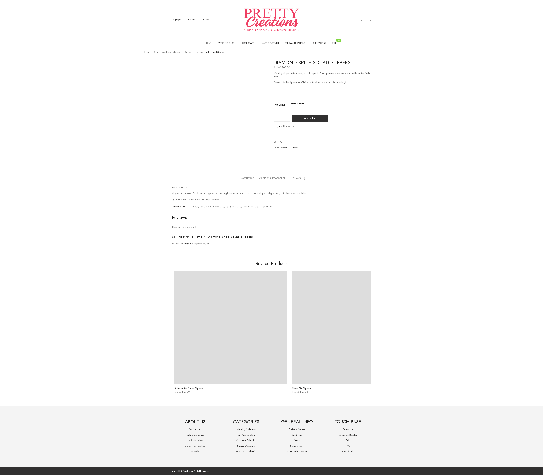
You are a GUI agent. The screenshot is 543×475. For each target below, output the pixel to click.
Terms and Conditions (297, 451)
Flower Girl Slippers (301, 388)
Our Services (195, 429)
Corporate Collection (246, 440)
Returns (297, 440)
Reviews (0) (298, 178)
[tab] (247, 178)
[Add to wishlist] (281, 276)
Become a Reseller (348, 435)
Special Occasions (246, 446)
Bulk (348, 440)
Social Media (348, 451)
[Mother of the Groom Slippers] (230, 327)
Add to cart (310, 118)
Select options (181, 393)
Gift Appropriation (246, 435)
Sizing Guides (297, 446)
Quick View (230, 381)
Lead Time (297, 435)
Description (247, 178)
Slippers (295, 147)
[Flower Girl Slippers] (348, 327)
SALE (288, 147)
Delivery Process (297, 429)
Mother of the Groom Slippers (188, 388)
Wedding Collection (246, 429)
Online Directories (195, 435)
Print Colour (279, 105)
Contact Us (348, 429)
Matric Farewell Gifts (246, 451)
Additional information (272, 178)
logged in (188, 243)
